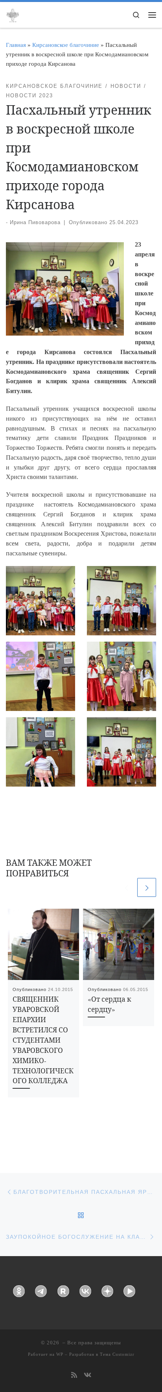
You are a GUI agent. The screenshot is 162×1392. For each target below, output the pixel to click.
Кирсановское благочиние (65, 44)
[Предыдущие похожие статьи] (126, 887)
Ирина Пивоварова (35, 222)
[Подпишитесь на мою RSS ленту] (74, 1375)
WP (59, 1354)
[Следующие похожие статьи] (146, 887)
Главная (16, 44)
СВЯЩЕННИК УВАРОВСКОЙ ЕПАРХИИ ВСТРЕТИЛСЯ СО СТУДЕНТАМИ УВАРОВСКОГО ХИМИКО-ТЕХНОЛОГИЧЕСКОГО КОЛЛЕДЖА (43, 1040)
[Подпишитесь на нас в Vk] (87, 1375)
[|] (12, 14)
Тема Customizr (117, 1354)
